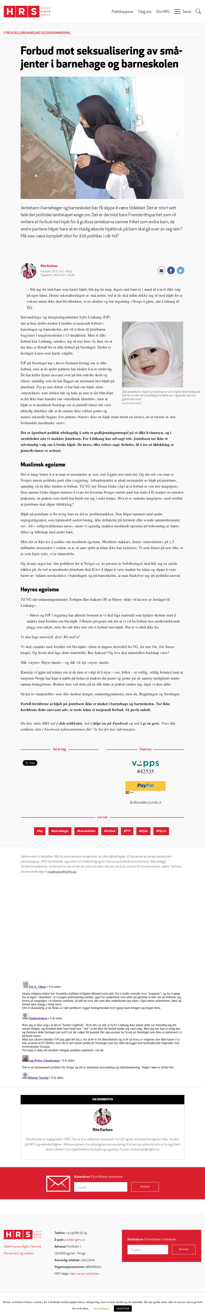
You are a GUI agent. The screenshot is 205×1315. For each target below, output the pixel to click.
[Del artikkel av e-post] (161, 270)
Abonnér (145, 1187)
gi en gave (151, 723)
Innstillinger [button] (101, 1308)
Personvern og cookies (18, 1253)
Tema (186, 12)
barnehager (61, 831)
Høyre (162, 831)
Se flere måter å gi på (143, 802)
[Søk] (198, 11)
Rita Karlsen (49, 266)
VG (29, 307)
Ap (41, 831)
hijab (144, 831)
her (101, 729)
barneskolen (87, 831)
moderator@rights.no (61, 871)
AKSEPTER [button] (122, 1308)
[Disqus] (102, 927)
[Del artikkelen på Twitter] (180, 270)
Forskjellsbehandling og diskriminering (37, 33)
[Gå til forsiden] (22, 1234)
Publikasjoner (123, 12)
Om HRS (163, 12)
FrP (128, 831)
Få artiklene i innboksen (98, 1177)
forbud (110, 831)
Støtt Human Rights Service (22, 1246)
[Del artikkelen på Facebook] (171, 270)
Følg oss (145, 12)
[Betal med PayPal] (145, 786)
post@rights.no (74, 1240)
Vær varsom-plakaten (84, 1273)
